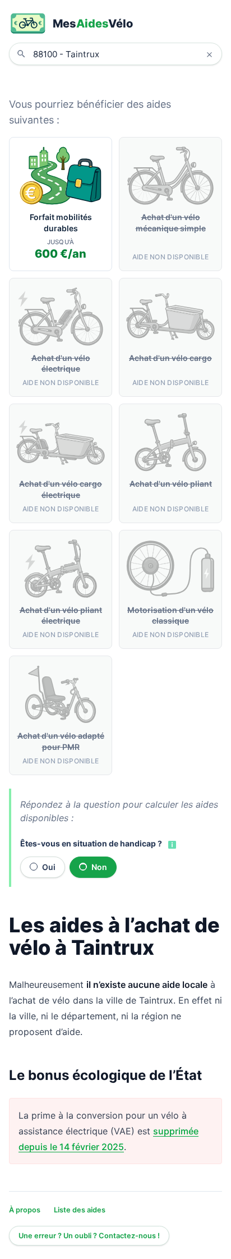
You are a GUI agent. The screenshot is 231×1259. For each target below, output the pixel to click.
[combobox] (124, 54)
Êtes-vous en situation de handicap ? (91, 843)
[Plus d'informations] (171, 844)
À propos (24, 1210)
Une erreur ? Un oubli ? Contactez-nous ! (89, 1235)
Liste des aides (79, 1210)
